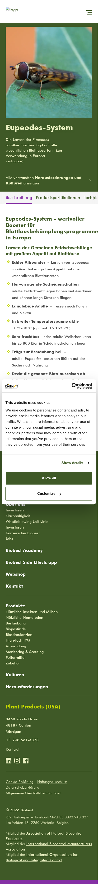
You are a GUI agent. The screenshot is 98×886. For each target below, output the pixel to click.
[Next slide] (95, 198)
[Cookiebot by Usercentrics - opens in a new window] (71, 386)
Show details (72, 463)
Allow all (49, 478)
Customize (46, 493)
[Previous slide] (3, 198)
